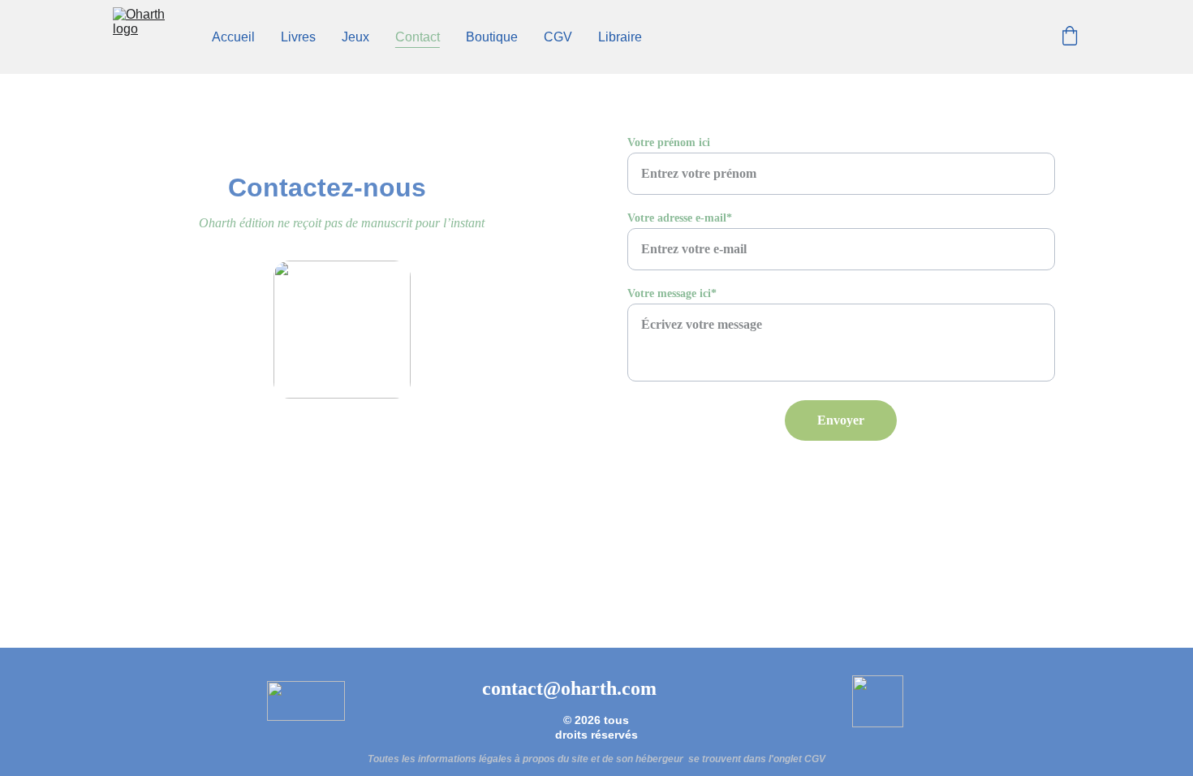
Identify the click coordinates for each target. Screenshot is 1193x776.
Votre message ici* (672, 293)
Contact (417, 37)
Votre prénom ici (668, 142)
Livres (298, 37)
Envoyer (840, 420)
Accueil (233, 37)
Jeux (355, 37)
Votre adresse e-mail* (679, 218)
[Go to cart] (1069, 37)
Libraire (620, 37)
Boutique (492, 37)
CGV (558, 37)
